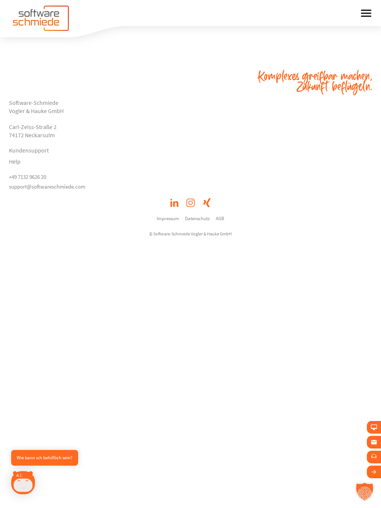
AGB (220, 218)
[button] (364, 491)
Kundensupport (29, 150)
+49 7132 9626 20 (27, 176)
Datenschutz (197, 218)
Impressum (168, 218)
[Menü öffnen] (366, 13)
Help (14, 161)
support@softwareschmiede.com (47, 186)
